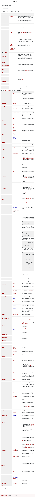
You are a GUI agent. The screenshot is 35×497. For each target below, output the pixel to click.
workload (3, 480)
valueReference (4, 47)
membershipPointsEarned (5, 299)
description (3, 62)
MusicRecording (14, 134)
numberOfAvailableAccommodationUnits (27, 319)
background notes (27, 70)
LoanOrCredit (23, 248)
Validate (14, 1)
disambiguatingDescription (5, 65)
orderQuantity (3, 356)
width (25, 398)
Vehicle (13, 93)
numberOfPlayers (4, 340)
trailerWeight (3, 438)
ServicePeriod (14, 138)
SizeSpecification (15, 207)
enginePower (3, 157)
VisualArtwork (14, 213)
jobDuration (3, 287)
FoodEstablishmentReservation (16, 358)
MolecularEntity (15, 305)
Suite (13, 354)
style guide (30, 59)
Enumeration (11, 45)
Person (10, 79)
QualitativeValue (12, 48)
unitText (3, 30)
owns (22, 79)
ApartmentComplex (15, 317)
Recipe (13, 372)
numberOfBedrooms (4, 328)
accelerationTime (4, 97)
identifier (3, 69)
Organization (11, 78)
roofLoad (3, 386)
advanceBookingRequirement (5, 106)
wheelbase (3, 472)
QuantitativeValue (23, 32)
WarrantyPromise (15, 139)
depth (28, 398)
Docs (7, 1)
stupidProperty (4, 410)
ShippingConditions (15, 128)
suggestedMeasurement (4, 415)
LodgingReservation (15, 314)
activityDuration (4, 103)
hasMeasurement (4, 206)
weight (28, 365)
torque (2, 431)
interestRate (3, 281)
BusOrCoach (14, 382)
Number (10, 24)
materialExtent (4, 296)
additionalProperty (4, 19)
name (2, 77)
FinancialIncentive (15, 215)
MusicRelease (14, 135)
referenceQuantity (4, 375)
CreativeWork (11, 74)
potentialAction (4, 81)
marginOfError (3, 294)
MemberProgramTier (15, 298)
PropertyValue (11, 16)
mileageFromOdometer (4, 302)
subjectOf (3, 86)
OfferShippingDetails (15, 126)
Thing (6, 52)
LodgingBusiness (15, 348)
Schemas (10, 1)
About (17, 1)
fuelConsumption (4, 176)
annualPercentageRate (4, 109)
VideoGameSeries (15, 340)
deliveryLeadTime (4, 124)
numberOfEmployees (4, 334)
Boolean (11, 32)
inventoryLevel (4, 284)
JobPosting (14, 286)
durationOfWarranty (4, 140)
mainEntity (23, 75)
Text (10, 27)
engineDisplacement (4, 149)
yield (2, 485)
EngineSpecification (15, 147)
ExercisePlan (14, 103)
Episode (14, 131)
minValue (3, 25)
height (2, 211)
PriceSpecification (15, 145)
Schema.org (3, 1)
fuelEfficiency (4, 188)
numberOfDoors (3, 331)
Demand (13, 106)
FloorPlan (14, 163)
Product (13, 127)
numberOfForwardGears (4, 337)
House (13, 347)
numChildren (3, 314)
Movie (13, 133)
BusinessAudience (15, 483)
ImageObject (19, 72)
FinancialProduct (15, 108)
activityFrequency (4, 104)
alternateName (3, 60)
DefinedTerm (11, 44)
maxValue (3, 24)
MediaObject (14, 209)
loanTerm (3, 293)
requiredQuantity (4, 379)
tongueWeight (3, 422)
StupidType (14, 410)
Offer (13, 124)
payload (31, 365)
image (2, 72)
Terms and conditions (4, 495)
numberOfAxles (3, 325)
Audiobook (14, 130)
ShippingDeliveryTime (15, 195)
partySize (3, 358)
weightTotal (3, 465)
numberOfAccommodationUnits (5, 318)
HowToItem (14, 379)
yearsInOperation (4, 483)
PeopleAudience (14, 412)
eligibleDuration (4, 142)
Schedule (14, 137)
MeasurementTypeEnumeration (13, 46)
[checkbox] (17, 10)
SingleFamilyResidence (15, 353)
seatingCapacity (4, 393)
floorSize (3, 163)
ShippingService (28, 202)
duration (3, 134)
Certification (14, 205)
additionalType (4, 56)
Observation (29, 32)
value (2, 37)
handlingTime (3, 199)
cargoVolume (3, 120)
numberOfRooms (3, 347)
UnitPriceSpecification (16, 112)
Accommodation (14, 290)
